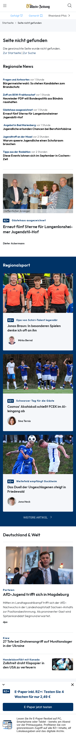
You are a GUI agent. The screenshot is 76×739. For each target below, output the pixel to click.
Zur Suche (29, 53)
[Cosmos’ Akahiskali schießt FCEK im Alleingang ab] (38, 373)
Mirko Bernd (25, 340)
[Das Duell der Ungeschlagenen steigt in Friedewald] (38, 454)
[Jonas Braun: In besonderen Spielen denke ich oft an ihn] (38, 293)
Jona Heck (24, 502)
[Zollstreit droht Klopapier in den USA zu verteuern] (62, 664)
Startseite (8, 23)
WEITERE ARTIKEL (35, 517)
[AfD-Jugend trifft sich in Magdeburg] (39, 565)
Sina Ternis (24, 421)
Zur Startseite (12, 53)
